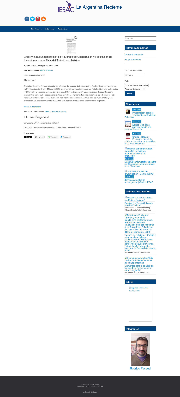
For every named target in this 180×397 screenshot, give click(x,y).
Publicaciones (63, 29)
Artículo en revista (46, 70)
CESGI (89, 387)
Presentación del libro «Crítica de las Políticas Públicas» (140, 115)
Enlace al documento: (33, 106)
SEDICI (100, 387)
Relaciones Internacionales (55, 111)
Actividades (49, 29)
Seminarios (137, 122)
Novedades (137, 110)
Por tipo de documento (133, 59)
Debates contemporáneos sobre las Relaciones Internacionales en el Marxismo (140, 164)
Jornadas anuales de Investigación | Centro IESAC (139, 181)
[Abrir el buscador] (152, 29)
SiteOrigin (94, 392)
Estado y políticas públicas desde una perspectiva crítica (138, 127)
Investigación (36, 29)
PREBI (95, 387)
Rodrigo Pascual (140, 368)
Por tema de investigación (134, 54)
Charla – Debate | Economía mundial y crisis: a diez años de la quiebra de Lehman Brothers (140, 140)
